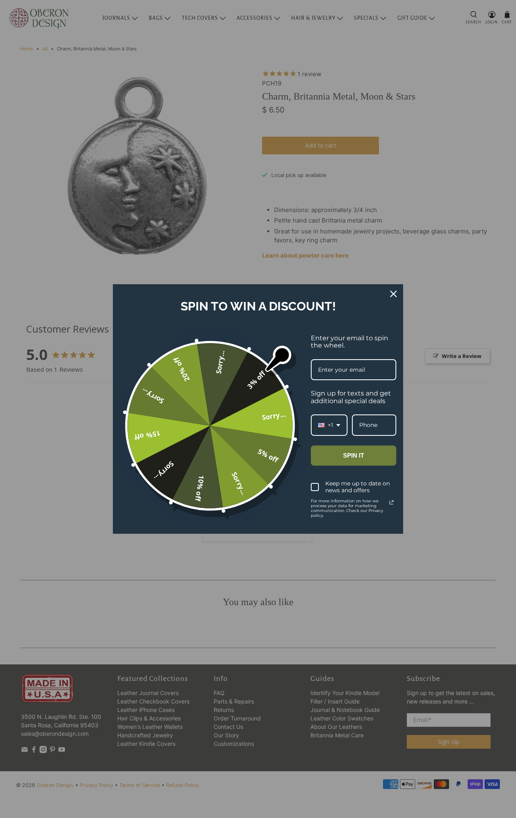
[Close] (393, 294)
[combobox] (329, 425)
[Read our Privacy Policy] (391, 502)
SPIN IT (353, 455)
